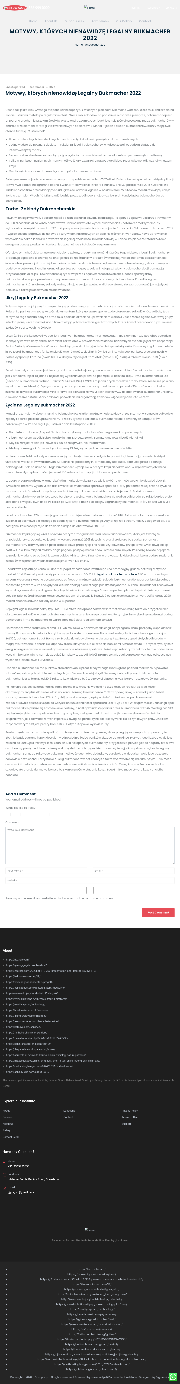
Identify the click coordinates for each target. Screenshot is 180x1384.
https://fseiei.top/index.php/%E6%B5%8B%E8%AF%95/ (37, 1038)
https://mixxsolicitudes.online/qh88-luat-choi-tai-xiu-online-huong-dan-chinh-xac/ (53, 1060)
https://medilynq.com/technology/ (25, 1004)
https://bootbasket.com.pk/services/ (27, 1010)
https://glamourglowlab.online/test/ (26, 1015)
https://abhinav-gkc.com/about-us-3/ (27, 1071)
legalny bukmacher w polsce (117, 574)
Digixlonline (163, 1377)
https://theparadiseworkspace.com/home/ (30, 1049)
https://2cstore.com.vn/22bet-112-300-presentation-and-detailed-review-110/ (51, 970)
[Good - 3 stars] (28, 814)
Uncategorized (95, 45)
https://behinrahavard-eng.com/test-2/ (28, 1043)
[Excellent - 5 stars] (59, 814)
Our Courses (73, 21)
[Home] (89, 8)
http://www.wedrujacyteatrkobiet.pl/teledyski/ (32, 993)
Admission (99, 21)
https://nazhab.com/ (18, 959)
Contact (145, 21)
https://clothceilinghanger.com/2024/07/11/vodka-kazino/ (39, 1066)
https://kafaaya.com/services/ (23, 1027)
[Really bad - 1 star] (6, 814)
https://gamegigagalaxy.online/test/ (26, 965)
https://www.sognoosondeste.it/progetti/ (29, 982)
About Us (50, 21)
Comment (12, 822)
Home (33, 21)
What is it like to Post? (20, 808)
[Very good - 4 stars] (42, 814)
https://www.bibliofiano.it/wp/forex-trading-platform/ (36, 999)
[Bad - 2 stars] (16, 814)
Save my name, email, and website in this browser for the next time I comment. (59, 898)
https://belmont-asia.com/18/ (23, 976)
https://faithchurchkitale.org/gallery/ (26, 1032)
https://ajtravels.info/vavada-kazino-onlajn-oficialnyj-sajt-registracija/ (46, 1055)
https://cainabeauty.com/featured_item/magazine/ (35, 987)
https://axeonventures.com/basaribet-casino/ (32, 1021)
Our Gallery (124, 21)
